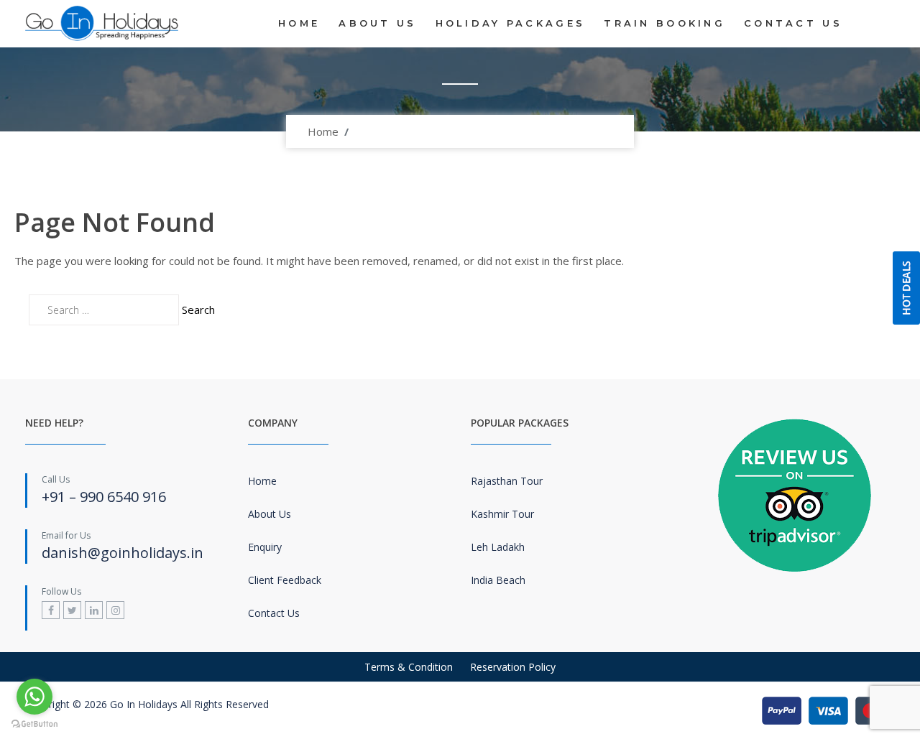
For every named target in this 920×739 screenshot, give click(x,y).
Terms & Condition (408, 667)
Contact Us (793, 23)
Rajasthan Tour (507, 481)
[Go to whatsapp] (34, 697)
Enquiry (265, 547)
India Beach (498, 580)
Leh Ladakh (498, 547)
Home (299, 23)
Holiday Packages (511, 23)
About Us (377, 23)
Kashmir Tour (502, 514)
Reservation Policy (513, 667)
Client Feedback (284, 580)
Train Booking (664, 23)
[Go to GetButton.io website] (35, 724)
